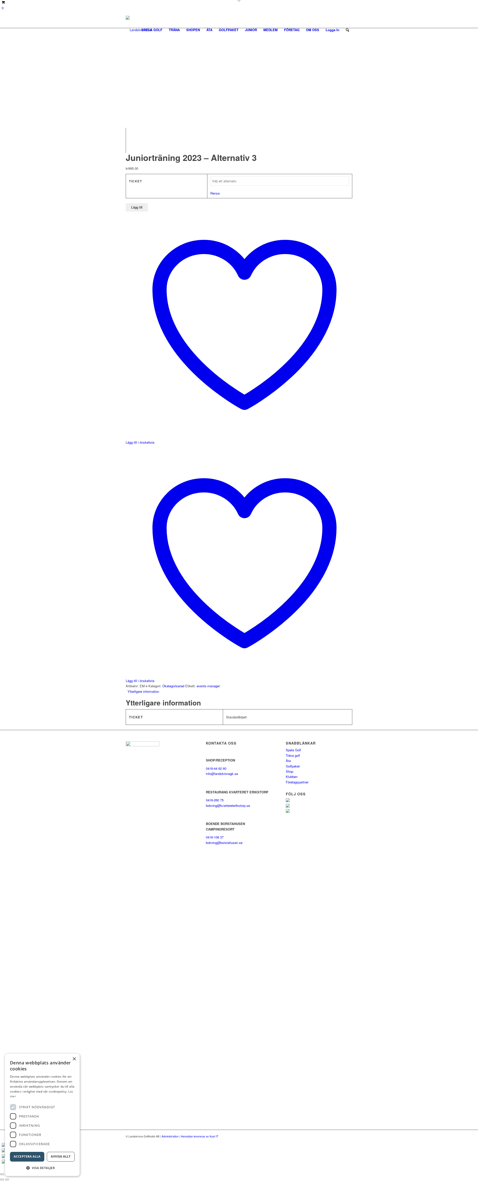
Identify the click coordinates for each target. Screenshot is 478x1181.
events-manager (208, 686)
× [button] (74, 1059)
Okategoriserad (173, 686)
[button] (42, 1168)
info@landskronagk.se (222, 773)
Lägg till (136, 207)
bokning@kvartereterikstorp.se (228, 805)
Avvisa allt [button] (60, 1156)
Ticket (135, 181)
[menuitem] (152, 30)
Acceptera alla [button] (27, 1156)
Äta (288, 760)
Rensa (215, 193)
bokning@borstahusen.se (224, 842)
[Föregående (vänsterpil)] (2, 1179)
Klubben (292, 776)
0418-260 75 (215, 800)
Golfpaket (293, 766)
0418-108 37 (215, 837)
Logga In (332, 29)
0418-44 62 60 (216, 768)
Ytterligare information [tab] (143, 691)
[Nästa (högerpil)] (7, 1179)
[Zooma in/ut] (2, 1174)
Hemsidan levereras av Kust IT (199, 1136)
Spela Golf (293, 750)
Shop (289, 771)
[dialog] (42, 1115)
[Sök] (347, 30)
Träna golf (293, 755)
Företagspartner (297, 782)
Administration (170, 1136)
